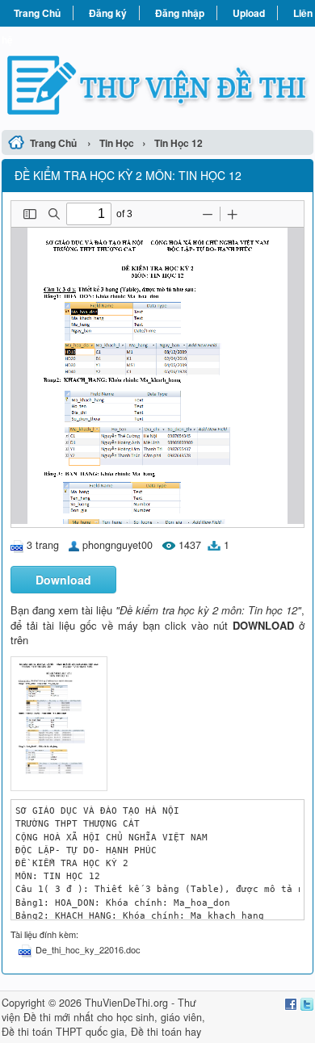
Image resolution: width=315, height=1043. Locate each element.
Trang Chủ (37, 13)
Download (63, 580)
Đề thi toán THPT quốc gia (63, 1031)
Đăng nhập (179, 13)
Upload (249, 13)
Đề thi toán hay (166, 1031)
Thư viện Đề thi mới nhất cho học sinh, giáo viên (102, 1009)
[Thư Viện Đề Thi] (157, 76)
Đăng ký (108, 13)
